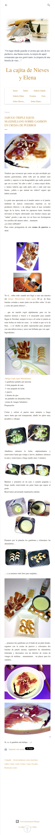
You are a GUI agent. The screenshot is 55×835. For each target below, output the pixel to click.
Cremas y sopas (25, 764)
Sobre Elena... (36, 101)
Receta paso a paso (11, 767)
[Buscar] (48, 4)
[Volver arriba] (27, 829)
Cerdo (17, 764)
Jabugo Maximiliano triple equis (22, 298)
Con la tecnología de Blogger (29, 821)
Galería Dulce (18, 96)
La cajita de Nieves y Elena (27, 73)
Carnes (12, 764)
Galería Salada (39, 90)
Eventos (33, 96)
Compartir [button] (8, 760)
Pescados (35, 764)
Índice (25, 90)
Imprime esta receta (16, 749)
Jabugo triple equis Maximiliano (18, 378)
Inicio (15, 90)
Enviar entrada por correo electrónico (25, 760)
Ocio (43, 96)
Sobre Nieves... (19, 101)
